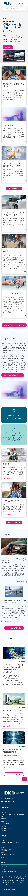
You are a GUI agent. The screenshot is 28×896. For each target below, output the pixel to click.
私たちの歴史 (5, 812)
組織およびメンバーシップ (8, 821)
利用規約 (3, 830)
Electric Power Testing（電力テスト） (11, 842)
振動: (2, 852)
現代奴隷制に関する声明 (8, 877)
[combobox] (14, 8)
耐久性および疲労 (6, 850)
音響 (2, 840)
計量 (2, 857)
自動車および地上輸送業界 (8, 871)
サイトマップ (11, 880)
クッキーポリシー (12, 878)
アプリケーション (6, 836)
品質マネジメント (6, 828)
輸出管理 (3, 826)
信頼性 (3, 847)
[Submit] (3, 8)
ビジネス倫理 (5, 823)
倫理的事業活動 (20, 880)
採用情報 (3, 818)
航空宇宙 (3, 869)
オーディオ (4, 866)
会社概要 (4, 882)
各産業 (3, 862)
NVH (2, 845)
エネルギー (4, 874)
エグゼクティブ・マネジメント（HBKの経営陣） (13, 815)
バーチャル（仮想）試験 (8, 854)
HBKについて (5, 807)
